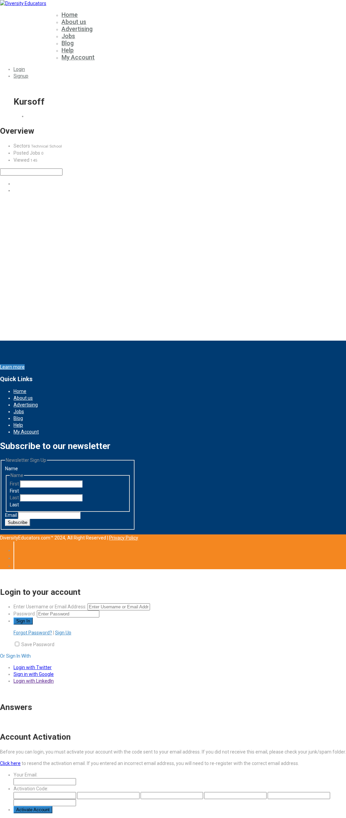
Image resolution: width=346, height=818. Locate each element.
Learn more (12, 367)
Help (67, 50)
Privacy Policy (123, 537)
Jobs (68, 35)
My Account (78, 57)
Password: (25, 613)
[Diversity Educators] (23, 3)
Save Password (37, 644)
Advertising (77, 28)
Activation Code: (31, 788)
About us (73, 21)
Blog (67, 43)
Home (69, 14)
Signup (21, 76)
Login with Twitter (33, 667)
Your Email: (26, 774)
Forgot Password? (33, 632)
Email (11, 515)
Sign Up (63, 632)
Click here (10, 763)
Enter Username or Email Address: (50, 606)
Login (19, 69)
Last (15, 497)
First (15, 483)
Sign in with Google (34, 674)
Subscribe (17, 522)
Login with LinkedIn (34, 681)
